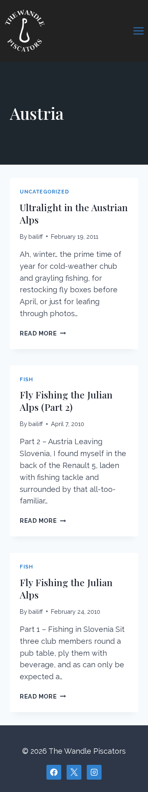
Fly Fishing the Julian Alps (66, 588)
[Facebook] (53, 772)
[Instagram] (94, 772)
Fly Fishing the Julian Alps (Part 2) (66, 400)
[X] (74, 772)
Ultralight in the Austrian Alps (74, 213)
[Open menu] (138, 30)
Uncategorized (44, 192)
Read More (43, 333)
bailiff (35, 236)
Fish (26, 379)
